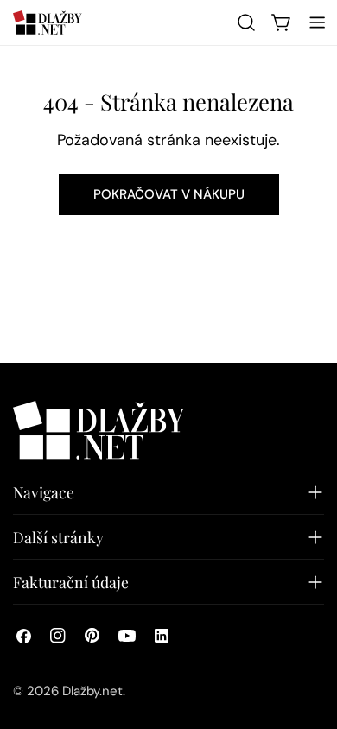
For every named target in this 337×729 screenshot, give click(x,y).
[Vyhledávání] (246, 22)
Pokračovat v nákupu (169, 194)
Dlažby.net (92, 691)
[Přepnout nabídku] (317, 22)
